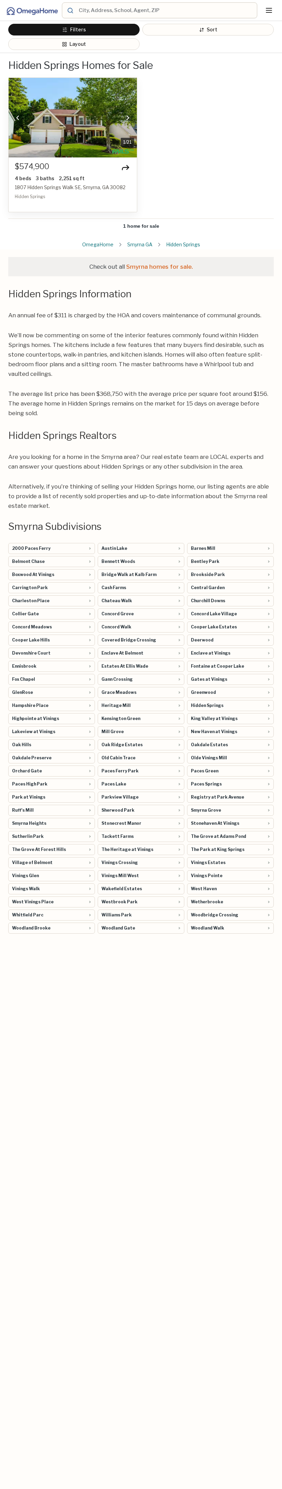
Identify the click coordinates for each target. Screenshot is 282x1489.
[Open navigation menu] (268, 10)
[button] (17, 118)
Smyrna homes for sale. (159, 266)
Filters (78, 29)
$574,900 (32, 166)
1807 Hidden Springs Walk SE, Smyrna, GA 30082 (70, 187)
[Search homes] (70, 10)
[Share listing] (125, 167)
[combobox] (167, 10)
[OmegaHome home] (32, 10)
